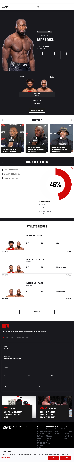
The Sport (39, 429)
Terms (66, 429)
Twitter (48, 443)
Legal (66, 427)
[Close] (71, 451)
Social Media (50, 427)
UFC (38, 427)
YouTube (48, 438)
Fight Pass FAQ (59, 429)
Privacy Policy (68, 431)
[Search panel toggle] (71, 7)
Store (38, 441)
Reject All (65, 457)
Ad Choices (67, 434)
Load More (37, 312)
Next (71, 120)
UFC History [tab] (20, 337)
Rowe (29, 236)
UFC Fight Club (41, 443)
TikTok (48, 441)
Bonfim (30, 259)
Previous (3, 120)
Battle (29, 283)
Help (56, 427)
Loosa (39, 236)
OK (53, 457)
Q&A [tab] (27, 337)
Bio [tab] (3, 337)
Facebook (49, 429)
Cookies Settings (5, 457)
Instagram (49, 431)
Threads (48, 434)
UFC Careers (40, 434)
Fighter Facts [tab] (10, 337)
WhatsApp (49, 436)
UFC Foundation (41, 431)
